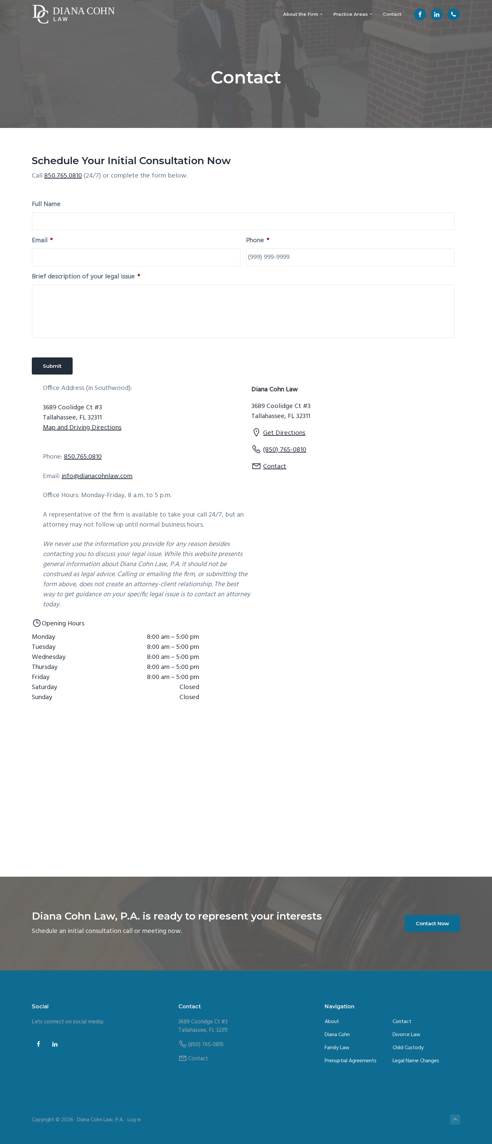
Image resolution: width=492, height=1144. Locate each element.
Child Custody (408, 1048)
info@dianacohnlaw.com (97, 476)
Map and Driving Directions (82, 427)
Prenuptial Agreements (351, 1061)
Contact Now (432, 923)
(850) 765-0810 (284, 450)
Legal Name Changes (416, 1061)
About (332, 1022)
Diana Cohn (337, 1035)
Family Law (337, 1048)
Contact (274, 466)
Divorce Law (406, 1035)
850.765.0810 (63, 176)
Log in (134, 1120)
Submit (52, 366)
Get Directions (284, 433)
